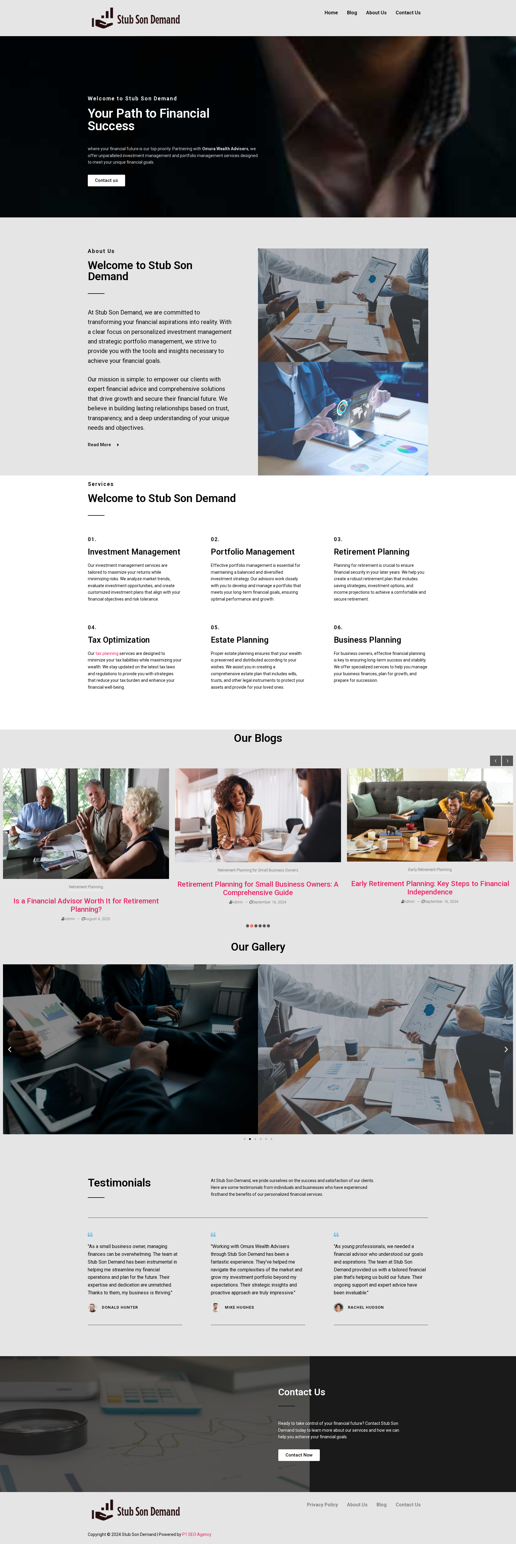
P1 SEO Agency (196, 1534)
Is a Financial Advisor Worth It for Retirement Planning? (86, 905)
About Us (376, 13)
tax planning (107, 653)
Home (331, 13)
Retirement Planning (86, 887)
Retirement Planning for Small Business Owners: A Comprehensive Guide (258, 888)
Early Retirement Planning (430, 869)
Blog (352, 13)
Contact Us (408, 13)
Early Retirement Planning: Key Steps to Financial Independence (430, 888)
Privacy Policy (322, 1505)
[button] (247, 925)
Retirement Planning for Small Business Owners (258, 870)
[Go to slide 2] (250, 1139)
